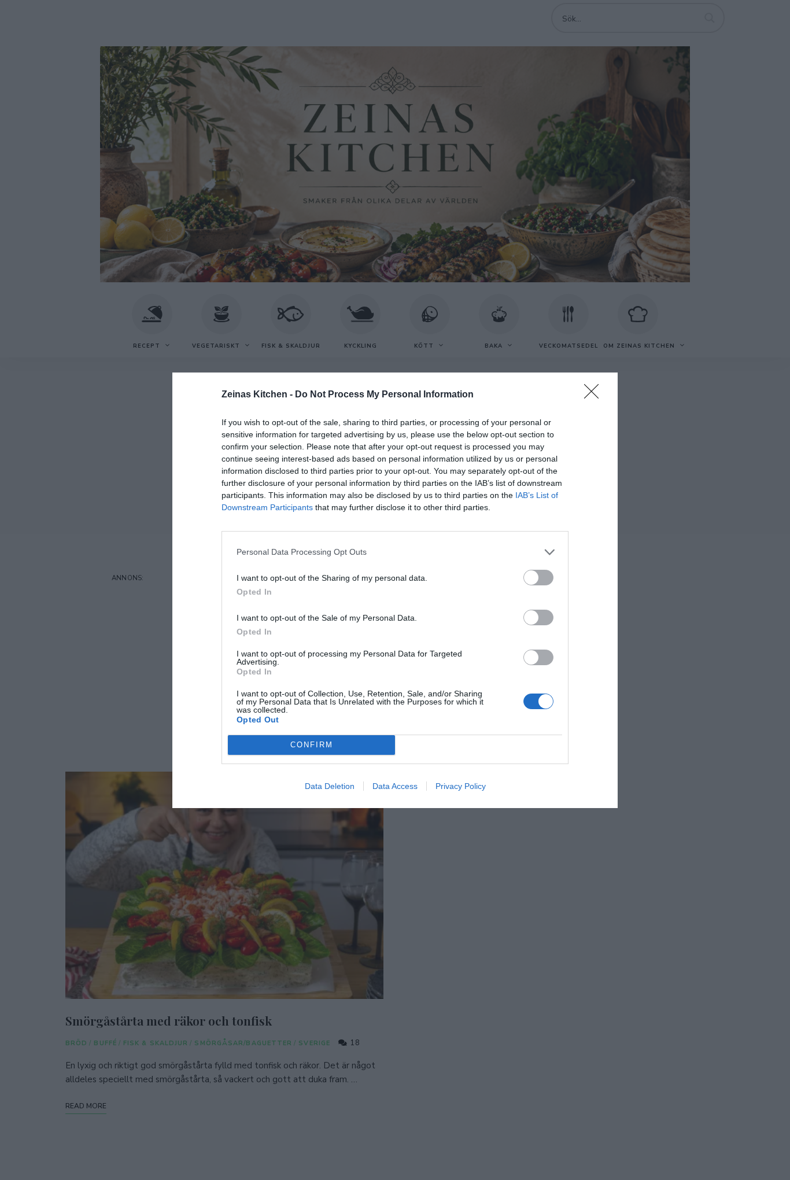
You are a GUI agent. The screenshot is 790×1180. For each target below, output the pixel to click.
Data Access (395, 786)
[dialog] (395, 590)
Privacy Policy (460, 786)
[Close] (595, 395)
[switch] (538, 577)
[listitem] (395, 552)
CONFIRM (311, 744)
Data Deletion (330, 786)
